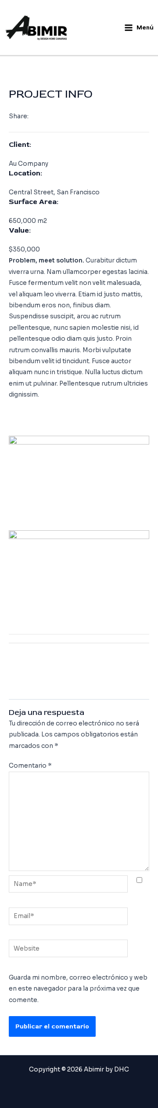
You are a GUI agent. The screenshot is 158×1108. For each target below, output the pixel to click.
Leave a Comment (37, 60)
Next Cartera (79, 681)
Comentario (30, 765)
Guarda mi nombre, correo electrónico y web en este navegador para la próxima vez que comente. (78, 989)
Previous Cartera (79, 659)
